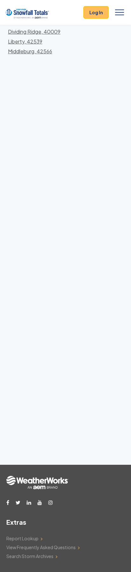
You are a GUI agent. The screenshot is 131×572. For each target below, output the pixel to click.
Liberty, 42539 (25, 41)
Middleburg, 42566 (30, 51)
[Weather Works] (37, 487)
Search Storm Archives (29, 556)
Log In (96, 12)
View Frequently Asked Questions (41, 547)
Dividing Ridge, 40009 (34, 31)
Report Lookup (22, 538)
